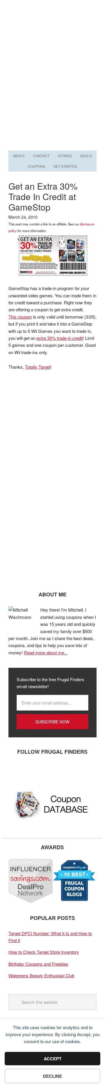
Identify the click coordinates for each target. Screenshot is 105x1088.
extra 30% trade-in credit (59, 338)
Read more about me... (46, 652)
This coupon (20, 317)
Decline (52, 1076)
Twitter (33, 771)
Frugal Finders (52, 28)
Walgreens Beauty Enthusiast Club (41, 975)
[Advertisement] (52, 93)
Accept (53, 1058)
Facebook (15, 771)
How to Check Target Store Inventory (43, 952)
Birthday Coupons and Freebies (38, 964)
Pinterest (50, 771)
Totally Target (37, 367)
